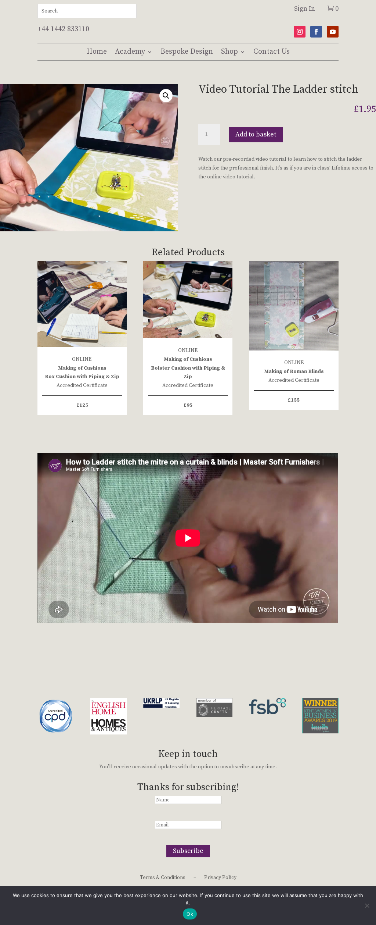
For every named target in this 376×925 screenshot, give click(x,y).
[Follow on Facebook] (316, 32)
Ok (190, 914)
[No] (366, 905)
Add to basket (255, 134)
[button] (166, 95)
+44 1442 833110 (63, 29)
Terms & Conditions (162, 878)
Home (97, 51)
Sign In (304, 8)
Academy (130, 51)
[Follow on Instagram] (300, 32)
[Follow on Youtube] (333, 32)
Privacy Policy (220, 878)
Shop (229, 51)
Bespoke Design (186, 51)
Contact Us (271, 51)
